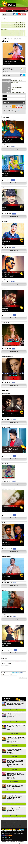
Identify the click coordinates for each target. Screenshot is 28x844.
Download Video (14, 709)
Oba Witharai (4, 154)
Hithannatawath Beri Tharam (7, 356)
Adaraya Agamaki (5, 624)
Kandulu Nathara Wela (6, 393)
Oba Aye (3, 187)
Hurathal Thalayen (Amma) (16, 80)
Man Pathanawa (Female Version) (8, 489)
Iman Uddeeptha (14, 82)
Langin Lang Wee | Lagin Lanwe (8, 322)
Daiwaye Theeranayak (6, 427)
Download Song (14, 149)
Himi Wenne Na (4, 221)
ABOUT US (4, 826)
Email (11, 674)
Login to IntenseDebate (16, 672)
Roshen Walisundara (15, 85)
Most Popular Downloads (16, 822)
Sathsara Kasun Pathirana (16, 87)
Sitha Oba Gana (5, 522)
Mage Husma (4, 289)
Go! (25, 18)
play (21, 68)
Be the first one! (19, 661)
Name (2, 674)
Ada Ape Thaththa (5, 463)
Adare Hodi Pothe (5, 255)
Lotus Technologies (23, 843)
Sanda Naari (4, 590)
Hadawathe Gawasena (6, 556)
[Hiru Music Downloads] (8, 3)
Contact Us (10, 826)
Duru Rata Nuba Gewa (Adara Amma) (9, 120)
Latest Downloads (5, 822)
